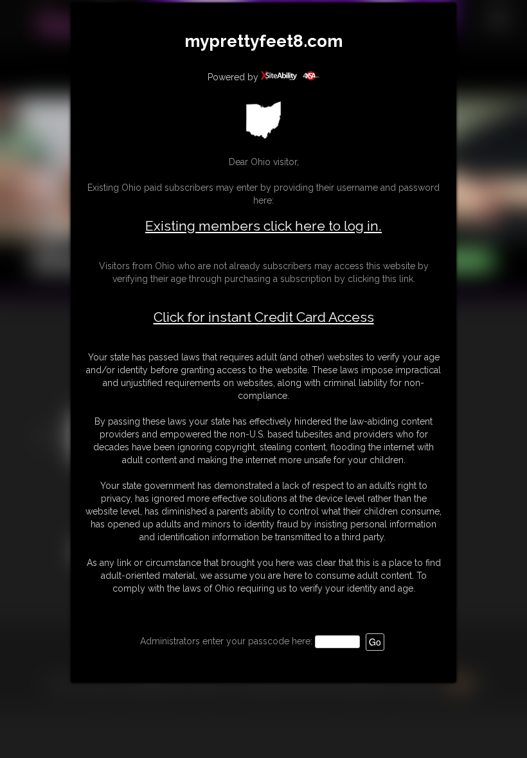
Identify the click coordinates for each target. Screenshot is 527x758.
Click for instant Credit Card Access (264, 317)
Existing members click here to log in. (263, 226)
